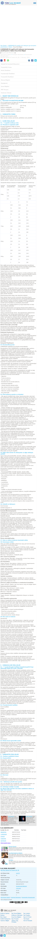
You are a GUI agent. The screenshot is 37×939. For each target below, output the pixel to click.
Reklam (2, 915)
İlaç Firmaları (15, 918)
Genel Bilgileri (5, 86)
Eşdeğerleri (4, 83)
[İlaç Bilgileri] (14, 868)
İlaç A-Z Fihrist (27, 917)
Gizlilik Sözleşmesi (5, 918)
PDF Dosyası (4, 89)
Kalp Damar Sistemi (5, 54)
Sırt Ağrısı (11, 860)
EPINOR (3, 836)
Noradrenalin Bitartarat (21, 886)
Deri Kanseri (11, 816)
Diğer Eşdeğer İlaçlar (6, 843)
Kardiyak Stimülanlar (18, 54)
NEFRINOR (3, 840)
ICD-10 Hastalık (27, 920)
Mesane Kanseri (12, 846)
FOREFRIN (3, 838)
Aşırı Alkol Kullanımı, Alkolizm (15, 853)
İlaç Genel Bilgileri (16, 913)
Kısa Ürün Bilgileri (16, 917)
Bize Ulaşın (3, 917)
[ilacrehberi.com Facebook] (1, 936)
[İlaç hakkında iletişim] (29, 61)
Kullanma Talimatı (6, 92)
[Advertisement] (18, 24)
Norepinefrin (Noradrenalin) (28, 897)
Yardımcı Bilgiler (4, 920)
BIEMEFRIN (3, 832)
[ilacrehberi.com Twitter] (5, 936)
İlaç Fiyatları (26, 915)
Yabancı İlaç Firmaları (15, 921)
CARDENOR (4, 834)
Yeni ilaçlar (26, 918)
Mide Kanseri (29, 816)
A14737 (18, 873)
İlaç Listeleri (26, 913)
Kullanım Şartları (4, 913)
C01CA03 (18, 888)
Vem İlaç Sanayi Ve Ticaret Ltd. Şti (9, 870)
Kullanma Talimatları (17, 915)
